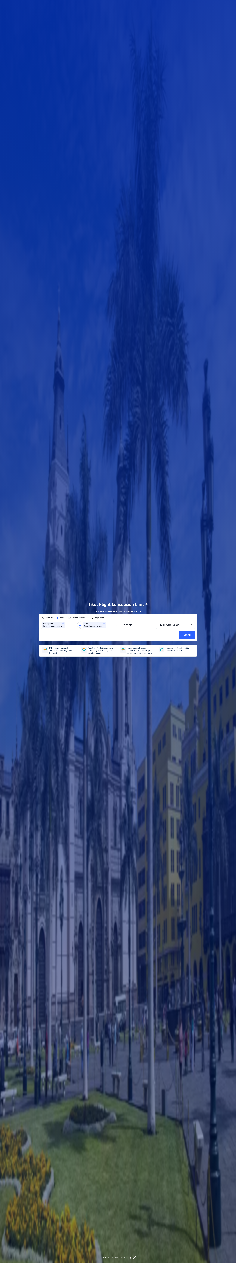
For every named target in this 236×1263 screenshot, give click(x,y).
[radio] (47, 618)
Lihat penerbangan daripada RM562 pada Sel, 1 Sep (116, 611)
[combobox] (66, 625)
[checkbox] (97, 618)
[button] (212, 4)
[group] (60, 625)
